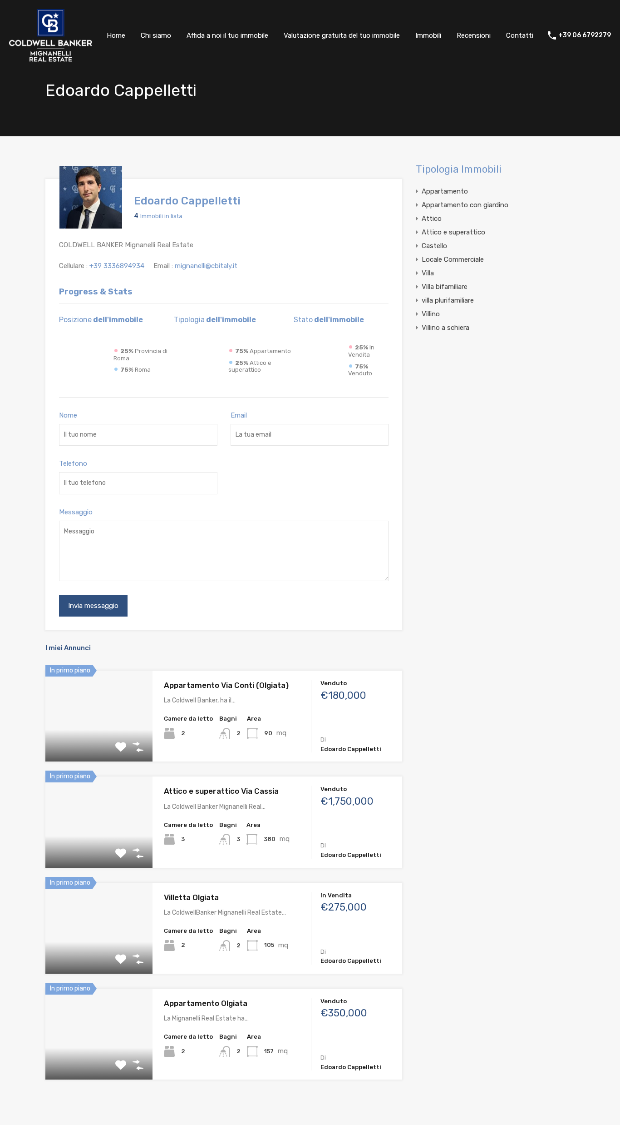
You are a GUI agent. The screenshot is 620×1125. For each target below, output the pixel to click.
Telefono (73, 463)
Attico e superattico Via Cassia (221, 791)
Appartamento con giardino (465, 205)
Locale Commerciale (453, 259)
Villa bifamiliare (444, 287)
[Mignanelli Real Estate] (50, 58)
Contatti (519, 35)
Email (239, 415)
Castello (434, 246)
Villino (431, 314)
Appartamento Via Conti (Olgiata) (226, 685)
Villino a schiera (445, 328)
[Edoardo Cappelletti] (90, 224)
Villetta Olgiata (191, 897)
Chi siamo (156, 35)
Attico (432, 218)
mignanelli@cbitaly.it (206, 266)
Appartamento (445, 191)
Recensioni (474, 35)
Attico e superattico (453, 232)
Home (116, 35)
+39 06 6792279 (584, 35)
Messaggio (76, 512)
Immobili (428, 35)
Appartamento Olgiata (205, 1003)
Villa (428, 273)
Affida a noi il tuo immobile (227, 35)
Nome (68, 415)
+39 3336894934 (116, 266)
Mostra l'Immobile (99, 743)
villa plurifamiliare (448, 300)
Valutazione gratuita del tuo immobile (342, 35)
